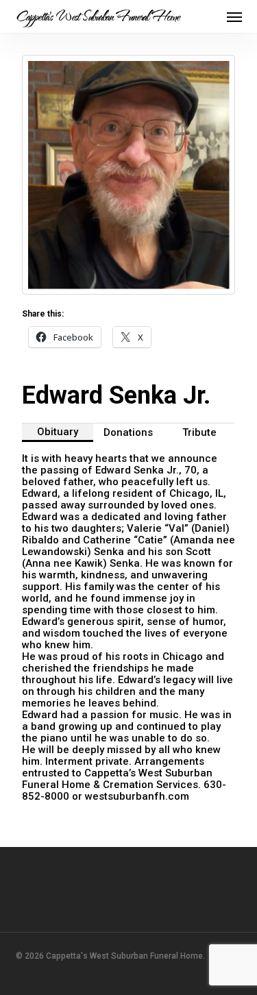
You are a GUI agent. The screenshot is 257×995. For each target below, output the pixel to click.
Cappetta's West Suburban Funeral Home (98, 16)
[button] (234, 16)
